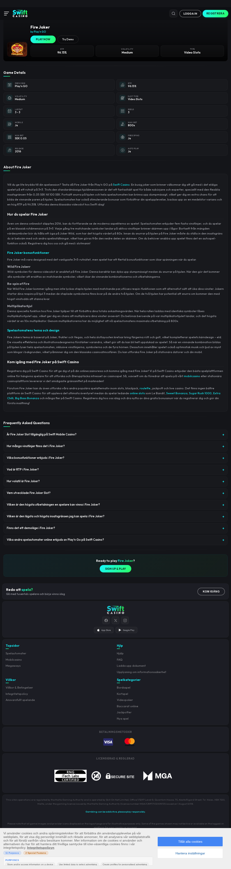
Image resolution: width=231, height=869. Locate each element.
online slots (137, 393)
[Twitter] (115, 620)
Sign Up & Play (115, 568)
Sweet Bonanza (176, 393)
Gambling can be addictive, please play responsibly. (115, 811)
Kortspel (122, 694)
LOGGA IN (190, 13)
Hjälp (120, 653)
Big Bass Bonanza (27, 398)
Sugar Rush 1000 (200, 393)
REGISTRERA (215, 13)
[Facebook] (106, 620)
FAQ (119, 659)
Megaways (13, 665)
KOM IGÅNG (211, 591)
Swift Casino (121, 184)
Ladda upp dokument (131, 665)
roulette (145, 388)
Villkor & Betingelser (19, 687)
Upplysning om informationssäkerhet (141, 672)
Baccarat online (127, 706)
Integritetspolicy (17, 694)
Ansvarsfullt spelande (20, 700)
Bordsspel (123, 687)
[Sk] (173, 13)
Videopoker (125, 700)
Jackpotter (124, 712)
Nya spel (123, 718)
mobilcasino (192, 376)
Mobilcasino (14, 659)
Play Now (43, 39)
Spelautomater (16, 653)
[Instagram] (125, 620)
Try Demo (68, 39)
